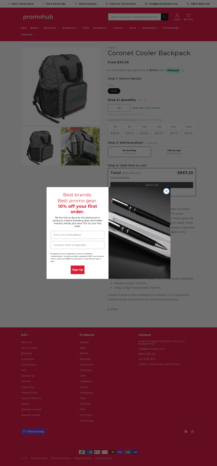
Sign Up (77, 269)
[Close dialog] (166, 191)
